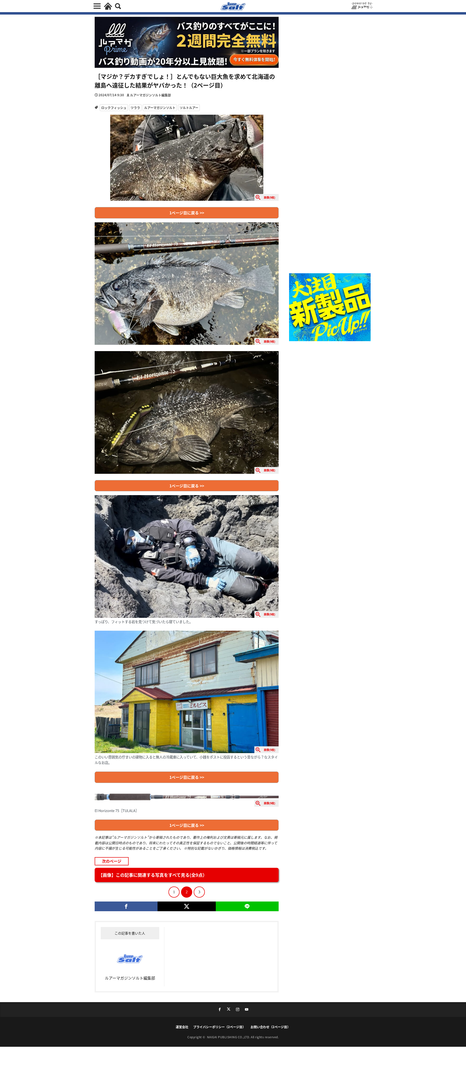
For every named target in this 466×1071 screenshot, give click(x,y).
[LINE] (247, 906)
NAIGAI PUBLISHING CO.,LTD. (229, 1037)
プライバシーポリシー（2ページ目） (219, 1026)
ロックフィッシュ (113, 107)
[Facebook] (126, 906)
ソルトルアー (189, 107)
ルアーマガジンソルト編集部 (150, 95)
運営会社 (182, 1026)
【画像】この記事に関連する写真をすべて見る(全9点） (152, 875)
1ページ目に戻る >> (186, 213)
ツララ (135, 107)
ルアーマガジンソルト (159, 107)
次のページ (111, 861)
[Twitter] (187, 906)
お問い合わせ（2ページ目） (270, 1026)
